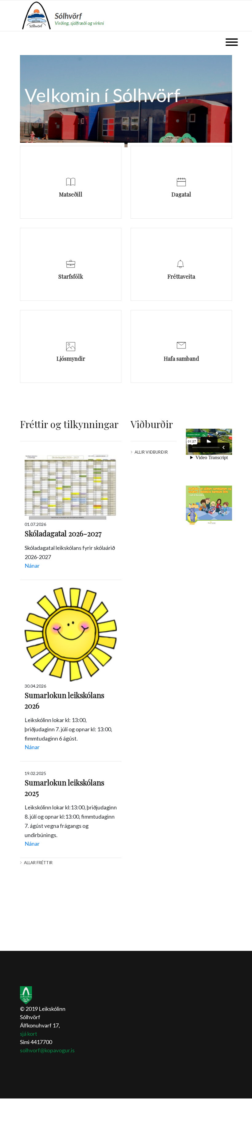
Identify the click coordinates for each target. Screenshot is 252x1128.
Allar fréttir (38, 862)
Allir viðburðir (151, 452)
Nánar (32, 565)
